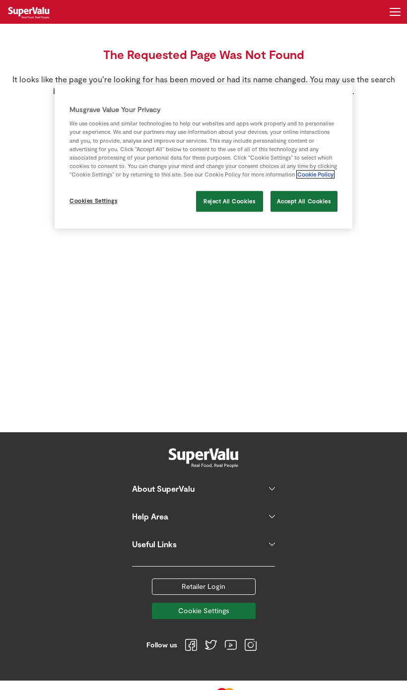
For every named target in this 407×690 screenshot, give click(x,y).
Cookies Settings (93, 200)
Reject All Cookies (229, 201)
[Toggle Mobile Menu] (395, 12)
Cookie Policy (315, 174)
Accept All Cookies (304, 201)
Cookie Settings (203, 610)
